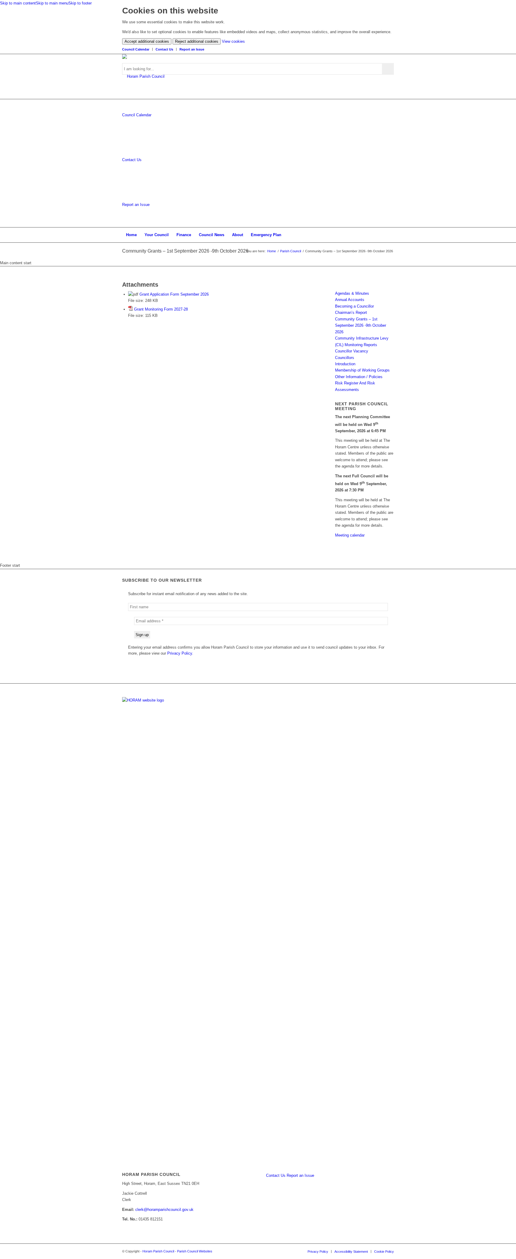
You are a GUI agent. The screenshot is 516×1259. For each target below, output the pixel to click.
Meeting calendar (350, 535)
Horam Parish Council (158, 1251)
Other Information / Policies (359, 377)
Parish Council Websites (194, 1251)
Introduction (345, 364)
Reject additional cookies (196, 41)
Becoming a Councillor (354, 306)
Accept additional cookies (147, 41)
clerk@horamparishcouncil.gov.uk (164, 1209)
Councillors (344, 357)
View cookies (233, 41)
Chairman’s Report (351, 312)
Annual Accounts (349, 299)
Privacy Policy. (180, 653)
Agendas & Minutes (352, 293)
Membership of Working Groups (362, 370)
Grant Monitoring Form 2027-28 (161, 309)
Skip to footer (80, 3)
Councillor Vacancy (351, 351)
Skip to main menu (52, 3)
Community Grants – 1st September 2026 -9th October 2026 (185, 250)
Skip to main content (18, 3)
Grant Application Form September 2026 (174, 294)
